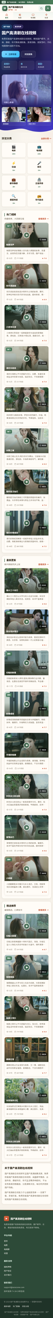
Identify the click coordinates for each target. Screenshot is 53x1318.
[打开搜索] (41, 8)
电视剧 (6, 1249)
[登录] (48, 8)
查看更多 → (43, 218)
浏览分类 (25, 1306)
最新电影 (7, 1306)
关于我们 (7, 1275)
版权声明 (7, 1266)
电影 (6, 1245)
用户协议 (7, 1270)
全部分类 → (46, 138)
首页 (6, 1241)
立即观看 (12, 54)
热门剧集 (16, 1306)
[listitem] (14, 149)
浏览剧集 (28, 54)
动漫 (6, 1253)
